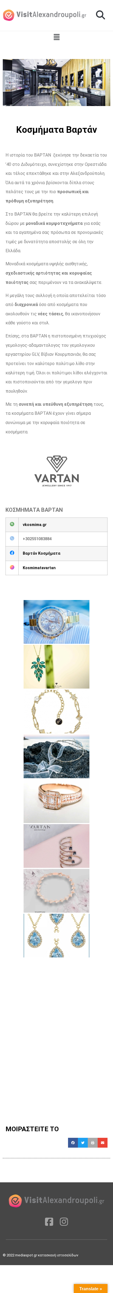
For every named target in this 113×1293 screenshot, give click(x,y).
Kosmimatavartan (39, 568)
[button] (100, 15)
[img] (56, 37)
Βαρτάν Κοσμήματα (41, 553)
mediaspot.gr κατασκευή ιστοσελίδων (47, 1255)
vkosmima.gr (35, 524)
